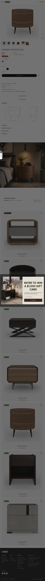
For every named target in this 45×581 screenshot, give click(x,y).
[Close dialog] (42, 278)
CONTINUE (33, 300)
